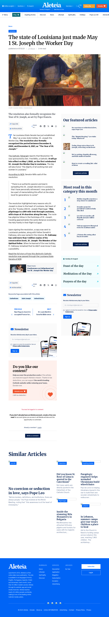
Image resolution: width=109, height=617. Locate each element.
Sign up (14, 351)
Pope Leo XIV (94, 15)
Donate (100, 6)
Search (31, 6)
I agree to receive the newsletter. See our (24, 345)
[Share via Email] (52, 126)
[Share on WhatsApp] (56, 126)
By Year (67, 569)
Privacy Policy (80, 610)
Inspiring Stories (30, 15)
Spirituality (71, 15)
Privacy (88, 610)
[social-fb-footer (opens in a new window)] (52, 603)
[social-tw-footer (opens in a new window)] (56, 603)
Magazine (55, 575)
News (52, 15)
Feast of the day (73, 266)
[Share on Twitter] (48, 126)
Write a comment (33, 436)
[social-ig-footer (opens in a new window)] (61, 603)
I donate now (18, 391)
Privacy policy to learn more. (21, 346)
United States (39, 298)
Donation (55, 581)
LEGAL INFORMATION (51, 610)
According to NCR (16, 174)
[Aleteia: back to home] (51, 5)
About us (39, 610)
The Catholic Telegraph (19, 156)
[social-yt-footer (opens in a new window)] (48, 603)
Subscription (56, 578)
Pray (15, 15)
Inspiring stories (88, 463)
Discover (43, 15)
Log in (80, 6)
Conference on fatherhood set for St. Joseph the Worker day (40, 269)
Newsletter (56, 569)
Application (56, 572)
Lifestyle (61, 15)
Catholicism (14, 298)
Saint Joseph (26, 298)
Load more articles (81, 173)
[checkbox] (11, 344)
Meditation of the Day (77, 273)
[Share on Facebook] (41, 126)
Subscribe (87, 6)
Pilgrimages (62, 501)
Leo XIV (13, 463)
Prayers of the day (74, 281)
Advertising (56, 584)
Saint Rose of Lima (59, 9)
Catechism (62, 463)
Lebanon (86, 506)
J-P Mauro (31, 49)
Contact (71, 610)
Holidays (82, 15)
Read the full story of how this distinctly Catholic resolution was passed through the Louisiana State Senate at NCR (31, 256)
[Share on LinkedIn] (44, 126)
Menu (6, 15)
